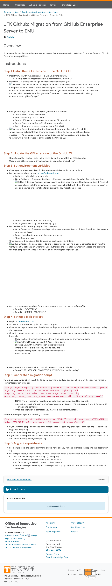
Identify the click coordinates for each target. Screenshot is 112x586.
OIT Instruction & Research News (20, 544)
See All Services (78, 527)
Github (10, 37)
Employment (51, 527)
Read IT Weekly (12, 541)
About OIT (50, 522)
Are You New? (77, 522)
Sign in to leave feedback (19, 479)
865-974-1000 (11, 581)
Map (103, 570)
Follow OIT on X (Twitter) (16, 535)
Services (53, 5)
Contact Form (52, 554)
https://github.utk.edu (48, 173)
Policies (74, 531)
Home (6, 5)
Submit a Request (37, 5)
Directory (72, 574)
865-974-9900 (53, 550)
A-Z (78, 570)
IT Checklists (19, 5)
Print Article (17, 489)
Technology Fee (53, 531)
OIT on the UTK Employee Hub (19, 547)
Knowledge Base (70, 5)
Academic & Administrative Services (39, 12)
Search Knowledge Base (57, 557)
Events (71, 570)
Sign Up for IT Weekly (15, 538)
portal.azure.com (26, 321)
